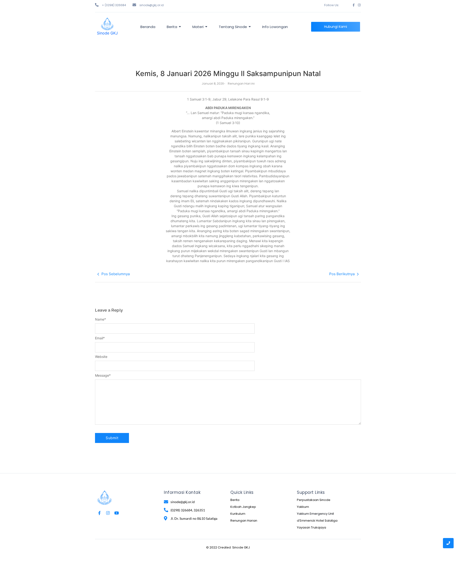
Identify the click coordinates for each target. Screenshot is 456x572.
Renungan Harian (243, 520)
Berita (234, 500)
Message (103, 375)
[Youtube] (116, 513)
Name (100, 319)
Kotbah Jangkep (243, 507)
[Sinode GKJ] (107, 24)
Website (101, 356)
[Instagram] (359, 5)
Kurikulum (237, 513)
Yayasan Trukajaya (311, 527)
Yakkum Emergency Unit (315, 513)
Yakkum (303, 507)
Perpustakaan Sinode (313, 500)
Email (100, 338)
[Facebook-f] (353, 5)
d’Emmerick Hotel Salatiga (317, 520)
